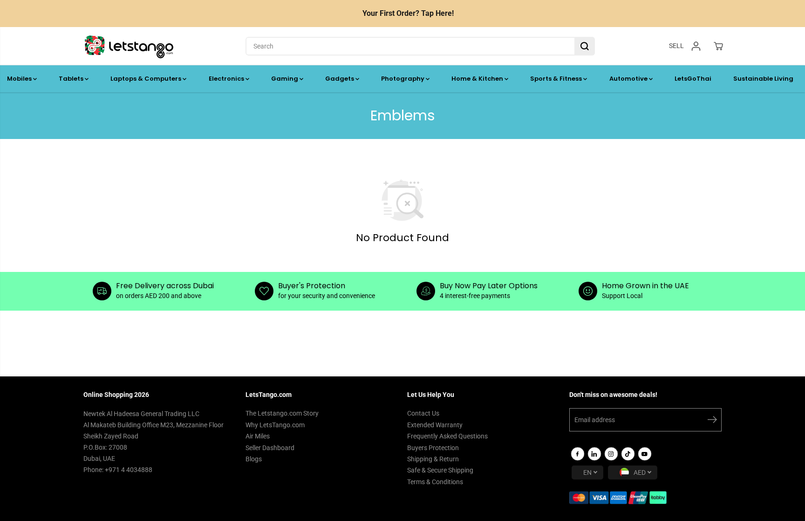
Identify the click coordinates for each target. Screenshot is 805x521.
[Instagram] (611, 453)
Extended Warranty (435, 425)
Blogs (254, 459)
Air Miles (258, 436)
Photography (403, 78)
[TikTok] (628, 453)
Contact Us (423, 413)
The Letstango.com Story (282, 413)
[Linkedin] (594, 453)
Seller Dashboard (270, 448)
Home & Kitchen (478, 78)
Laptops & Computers (146, 78)
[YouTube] (644, 453)
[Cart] (718, 46)
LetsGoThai (693, 78)
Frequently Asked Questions (447, 436)
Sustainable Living (763, 78)
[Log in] (696, 46)
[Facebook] (577, 453)
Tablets (72, 78)
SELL (676, 45)
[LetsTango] (129, 46)
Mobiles (20, 78)
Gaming (285, 78)
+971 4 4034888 (128, 469)
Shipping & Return (433, 459)
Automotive (629, 78)
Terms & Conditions (435, 482)
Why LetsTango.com (275, 425)
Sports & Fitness (556, 78)
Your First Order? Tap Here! (408, 13)
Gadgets (340, 78)
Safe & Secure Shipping (440, 470)
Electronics (227, 78)
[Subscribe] (712, 421)
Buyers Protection (433, 448)
